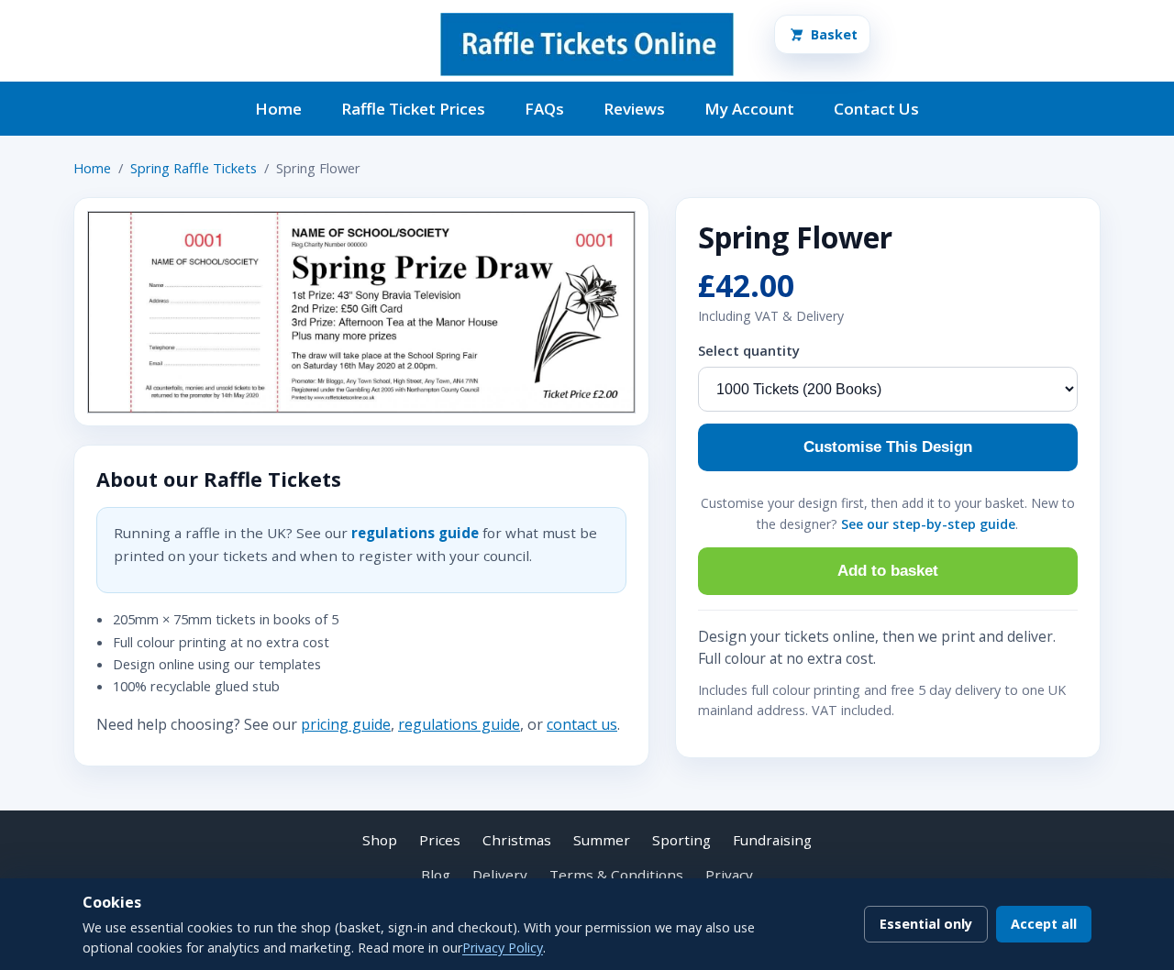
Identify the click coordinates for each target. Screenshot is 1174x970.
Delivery (499, 874)
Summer (601, 840)
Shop (379, 840)
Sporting (681, 840)
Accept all (1044, 923)
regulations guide (415, 533)
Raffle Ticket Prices (413, 108)
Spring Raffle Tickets (193, 168)
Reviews (634, 108)
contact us (582, 724)
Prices (439, 840)
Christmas (516, 840)
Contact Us (876, 108)
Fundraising (772, 840)
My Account (749, 108)
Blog (435, 874)
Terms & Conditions (616, 874)
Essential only (926, 923)
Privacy (729, 874)
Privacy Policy (502, 947)
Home (278, 108)
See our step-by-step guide (928, 524)
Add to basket (887, 570)
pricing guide (346, 724)
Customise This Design (887, 447)
